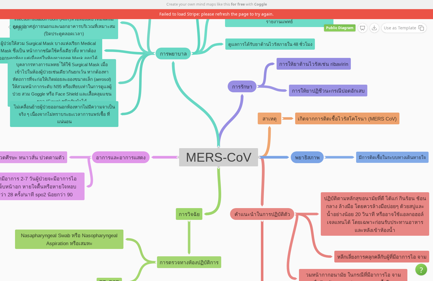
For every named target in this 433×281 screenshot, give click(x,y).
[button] (421, 269)
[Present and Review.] (362, 28)
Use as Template (400, 28)
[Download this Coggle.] (374, 28)
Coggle (260, 4)
